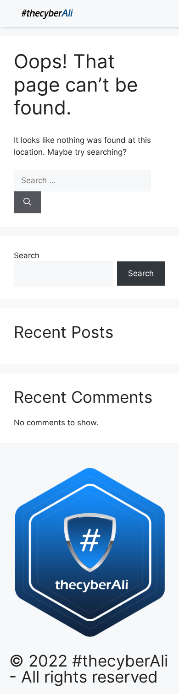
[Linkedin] (132, 15)
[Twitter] (145, 15)
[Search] (27, 202)
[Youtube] (169, 15)
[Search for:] (82, 180)
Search (26, 255)
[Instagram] (157, 15)
